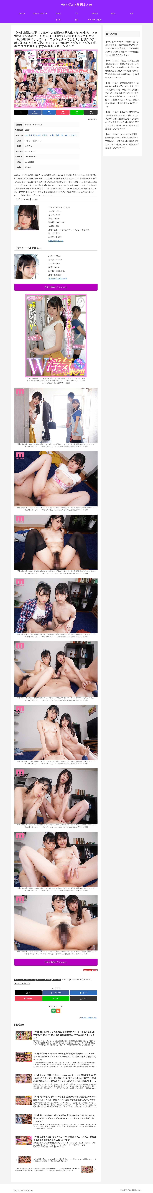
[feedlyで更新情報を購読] (53, 1011)
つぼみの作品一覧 (55, 241)
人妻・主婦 (54, 135)
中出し (45, 135)
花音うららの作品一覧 (57, 278)
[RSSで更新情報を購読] (58, 1011)
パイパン (73, 135)
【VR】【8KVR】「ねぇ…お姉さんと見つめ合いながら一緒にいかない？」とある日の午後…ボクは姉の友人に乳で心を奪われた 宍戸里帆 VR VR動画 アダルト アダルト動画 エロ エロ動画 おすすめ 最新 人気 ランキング (122, 69)
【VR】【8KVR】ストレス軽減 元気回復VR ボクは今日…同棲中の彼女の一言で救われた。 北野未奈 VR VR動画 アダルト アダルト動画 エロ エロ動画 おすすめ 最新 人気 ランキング (122, 141)
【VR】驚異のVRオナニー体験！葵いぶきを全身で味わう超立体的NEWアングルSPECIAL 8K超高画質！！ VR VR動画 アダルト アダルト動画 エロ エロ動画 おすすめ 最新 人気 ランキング (122, 48)
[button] (91, 112)
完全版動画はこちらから (55, 287)
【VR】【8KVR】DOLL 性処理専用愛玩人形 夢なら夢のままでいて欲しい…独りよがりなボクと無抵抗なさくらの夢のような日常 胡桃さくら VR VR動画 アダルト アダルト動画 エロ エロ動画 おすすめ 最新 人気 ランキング (122, 120)
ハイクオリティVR (32, 135)
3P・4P (64, 135)
